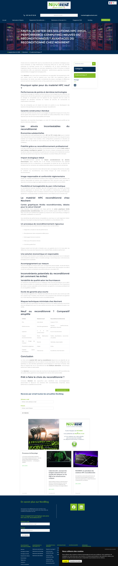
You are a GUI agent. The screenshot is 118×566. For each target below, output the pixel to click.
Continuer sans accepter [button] (110, 549)
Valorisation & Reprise (50, 545)
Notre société (73, 545)
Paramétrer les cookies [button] (75, 561)
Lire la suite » (25, 465)
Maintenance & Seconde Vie (37, 545)
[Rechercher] (94, 63)
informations (61, 545)
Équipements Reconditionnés (26, 546)
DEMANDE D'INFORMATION (86, 545)
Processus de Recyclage (30, 453)
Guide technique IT (36, 52)
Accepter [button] (65, 561)
